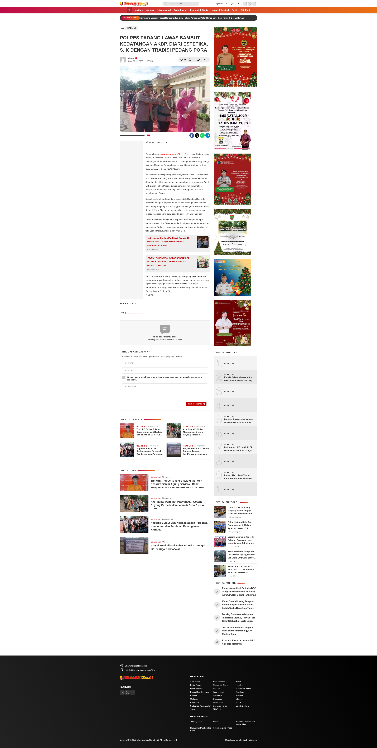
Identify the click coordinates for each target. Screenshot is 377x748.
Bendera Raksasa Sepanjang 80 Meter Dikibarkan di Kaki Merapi (238, 421)
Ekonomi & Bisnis (199, 10)
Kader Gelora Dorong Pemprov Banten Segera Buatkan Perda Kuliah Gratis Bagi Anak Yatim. (238, 604)
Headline (138, 10)
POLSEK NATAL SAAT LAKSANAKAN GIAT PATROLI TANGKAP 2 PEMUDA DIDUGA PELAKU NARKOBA (168, 261)
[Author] (123, 59)
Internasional (164, 10)
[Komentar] (190, 59)
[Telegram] (207, 135)
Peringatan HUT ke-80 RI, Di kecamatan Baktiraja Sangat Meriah (238, 449)
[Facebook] (245, 4)
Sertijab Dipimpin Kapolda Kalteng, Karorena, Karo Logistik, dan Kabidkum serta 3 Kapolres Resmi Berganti (241, 543)
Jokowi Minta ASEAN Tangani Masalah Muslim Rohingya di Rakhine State (237, 630)
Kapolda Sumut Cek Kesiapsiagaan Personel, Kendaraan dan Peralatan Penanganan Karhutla (149, 451)
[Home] (129, 10)
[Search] (165, 4)
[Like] (181, 59)
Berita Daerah (180, 10)
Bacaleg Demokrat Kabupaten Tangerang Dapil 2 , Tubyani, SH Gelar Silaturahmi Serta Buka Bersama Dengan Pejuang (238, 618)
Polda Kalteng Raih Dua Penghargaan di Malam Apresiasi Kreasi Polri (240, 525)
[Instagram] (254, 4)
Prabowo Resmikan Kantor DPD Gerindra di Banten (238, 642)
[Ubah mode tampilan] (231, 3)
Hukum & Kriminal (220, 10)
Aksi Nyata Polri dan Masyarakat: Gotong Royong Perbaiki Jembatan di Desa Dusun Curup (195, 432)
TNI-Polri (245, 10)
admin (131, 58)
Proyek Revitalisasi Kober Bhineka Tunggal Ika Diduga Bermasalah (196, 451)
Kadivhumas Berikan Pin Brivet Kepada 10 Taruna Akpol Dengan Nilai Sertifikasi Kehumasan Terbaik (168, 242)
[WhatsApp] (202, 135)
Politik (235, 10)
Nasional (150, 10)
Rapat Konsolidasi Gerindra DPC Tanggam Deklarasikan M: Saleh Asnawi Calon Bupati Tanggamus (239, 591)
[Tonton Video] (238, 3)
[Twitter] (250, 4)
